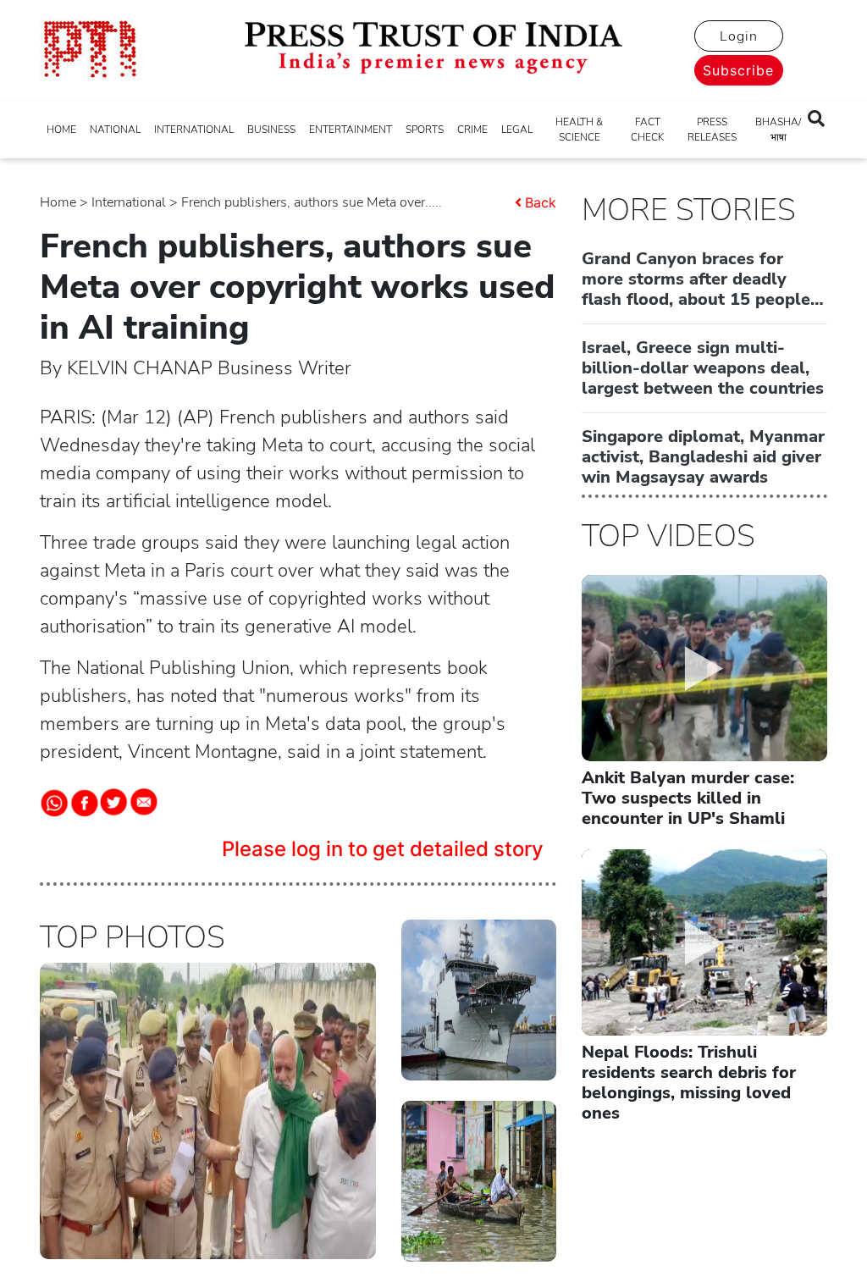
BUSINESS (271, 129)
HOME (61, 129)
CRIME (472, 129)
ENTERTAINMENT (350, 129)
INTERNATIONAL (194, 129)
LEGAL (517, 129)
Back (540, 202)
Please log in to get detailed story (383, 849)
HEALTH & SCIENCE (579, 129)
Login (739, 36)
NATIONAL (115, 129)
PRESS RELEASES (712, 129)
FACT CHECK (647, 129)
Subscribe (738, 70)
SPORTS (425, 129)
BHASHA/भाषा (778, 129)
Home (58, 202)
